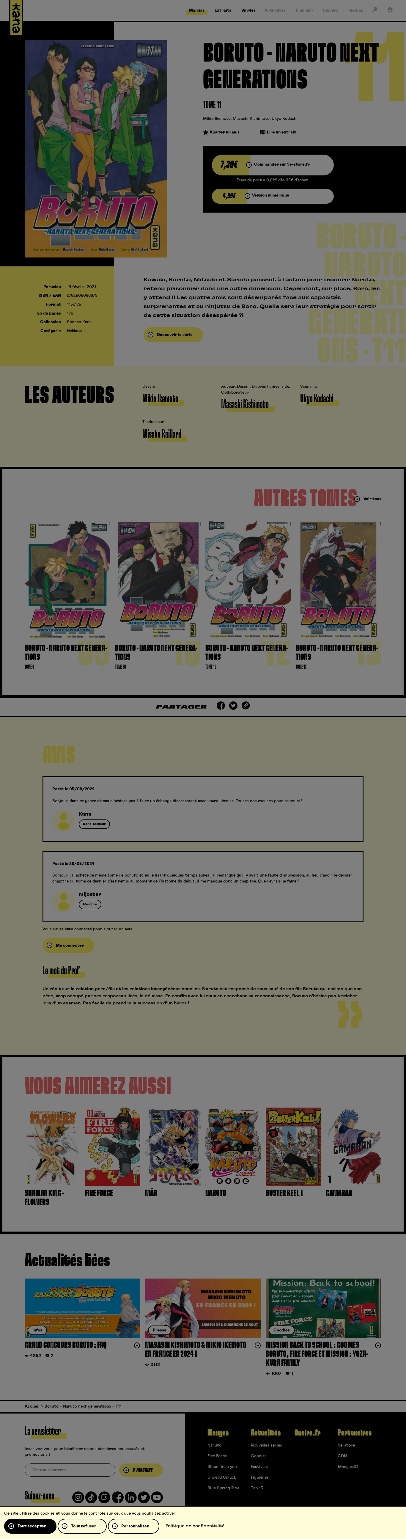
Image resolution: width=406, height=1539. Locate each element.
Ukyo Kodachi (285, 119)
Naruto (214, 1445)
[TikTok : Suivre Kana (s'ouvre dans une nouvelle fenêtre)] (91, 1500)
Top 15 (257, 1488)
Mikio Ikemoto (217, 119)
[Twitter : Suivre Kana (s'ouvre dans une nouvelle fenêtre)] (144, 1500)
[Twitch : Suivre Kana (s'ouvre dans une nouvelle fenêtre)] (104, 1500)
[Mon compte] (390, 11)
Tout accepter (32, 1526)
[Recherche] (374, 11)
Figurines (260, 1477)
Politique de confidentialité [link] (195, 1526)
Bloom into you (222, 1467)
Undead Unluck (221, 1477)
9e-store (346, 1445)
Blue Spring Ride (223, 1488)
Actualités (266, 1432)
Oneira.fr (307, 1432)
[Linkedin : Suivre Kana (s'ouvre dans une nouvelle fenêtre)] (131, 1500)
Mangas (218, 1432)
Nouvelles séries (266, 1445)
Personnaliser (135, 1526)
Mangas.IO (348, 1467)
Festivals (259, 1467)
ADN (342, 1456)
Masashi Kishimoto (251, 119)
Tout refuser (83, 1526)
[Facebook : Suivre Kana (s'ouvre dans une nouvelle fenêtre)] (118, 1500)
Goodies (259, 1456)
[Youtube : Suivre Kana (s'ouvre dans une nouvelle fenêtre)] (157, 1500)
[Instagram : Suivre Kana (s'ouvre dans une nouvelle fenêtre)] (78, 1500)
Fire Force (217, 1456)
